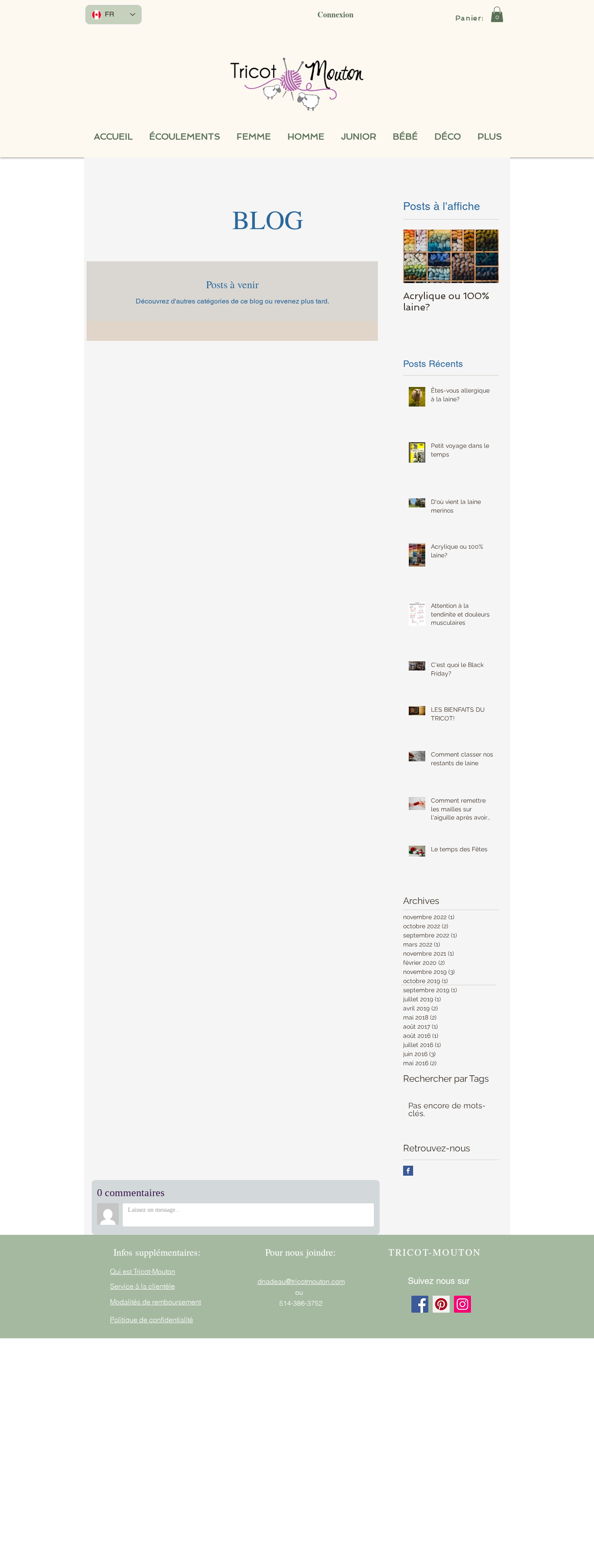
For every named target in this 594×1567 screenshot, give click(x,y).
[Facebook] (419, 1304)
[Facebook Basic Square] (408, 1171)
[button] (497, 14)
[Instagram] (462, 1304)
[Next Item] (485, 256)
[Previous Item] (417, 256)
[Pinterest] (441, 1304)
